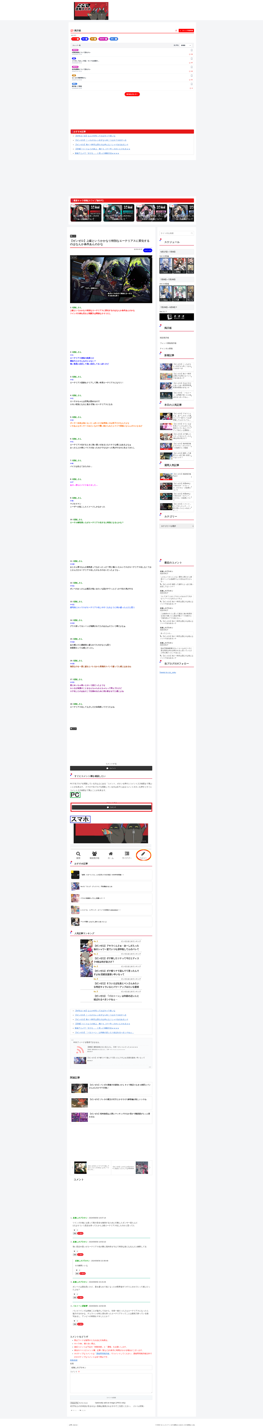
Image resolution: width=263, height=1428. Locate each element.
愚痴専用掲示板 (102, 1354)
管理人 (74, 84)
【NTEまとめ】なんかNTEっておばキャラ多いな (95, 136)
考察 (74, 75)
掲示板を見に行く (132, 94)
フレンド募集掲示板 (168, 343)
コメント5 (147, 250)
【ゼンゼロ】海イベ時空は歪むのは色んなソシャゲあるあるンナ (101, 145)
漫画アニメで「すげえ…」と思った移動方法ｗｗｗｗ (97, 153)
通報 (75, 1233)
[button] (192, 233)
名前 (72, 1364)
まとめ (74, 236)
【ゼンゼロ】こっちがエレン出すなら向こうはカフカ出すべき (101, 140)
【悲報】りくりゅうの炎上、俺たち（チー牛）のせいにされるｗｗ (102, 149)
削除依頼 (73, 1360)
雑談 (74, 58)
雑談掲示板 (164, 338)
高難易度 (75, 50)
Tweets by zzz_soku (167, 672)
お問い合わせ (73, 1425)
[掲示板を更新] (176, 30)
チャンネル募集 (166, 349)
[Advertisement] (132, 111)
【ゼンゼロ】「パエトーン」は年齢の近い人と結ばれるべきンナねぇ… (104, 1032)
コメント (75, 1372)
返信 (81, 1233)
